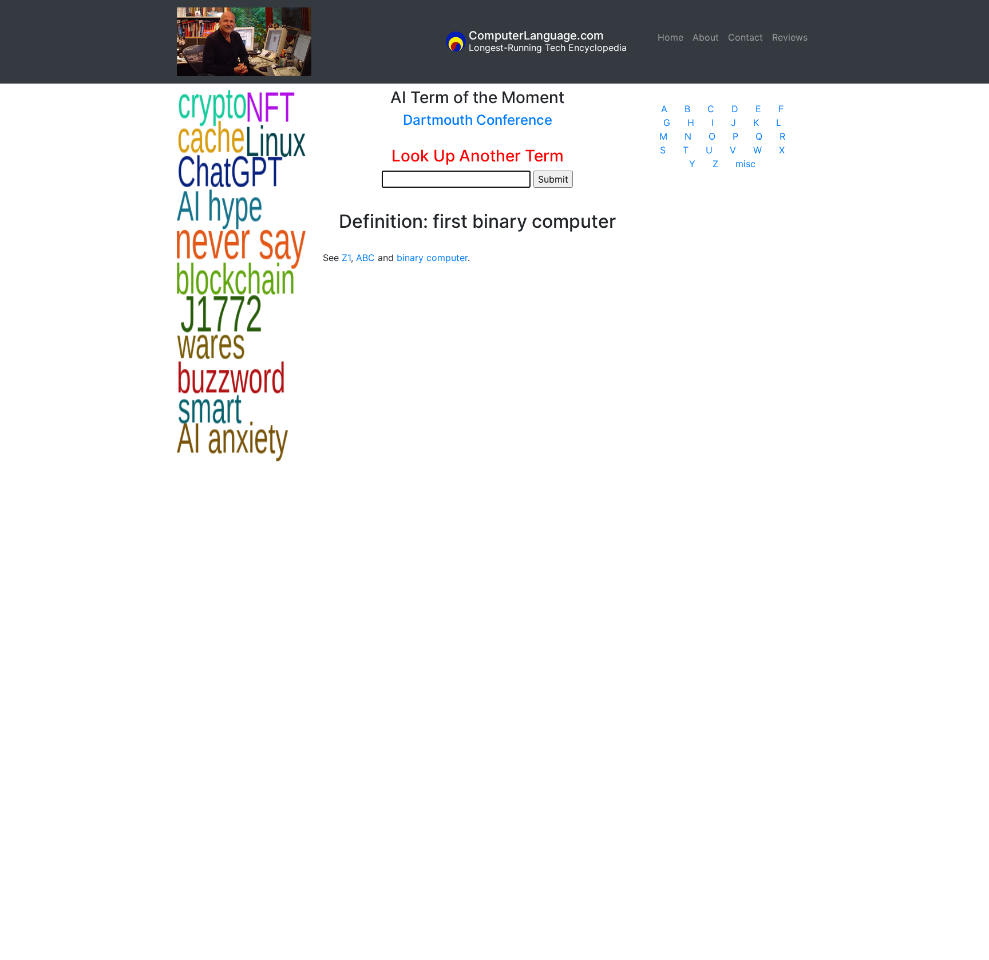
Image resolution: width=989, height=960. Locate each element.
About (706, 37)
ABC (365, 257)
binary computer (432, 257)
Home (673, 37)
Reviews (790, 37)
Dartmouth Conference (477, 120)
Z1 (346, 257)
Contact (745, 37)
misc (745, 163)
